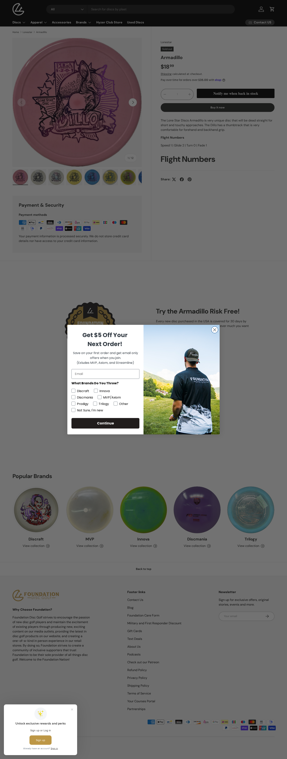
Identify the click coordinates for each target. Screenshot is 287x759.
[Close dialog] (214, 329)
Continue (105, 423)
